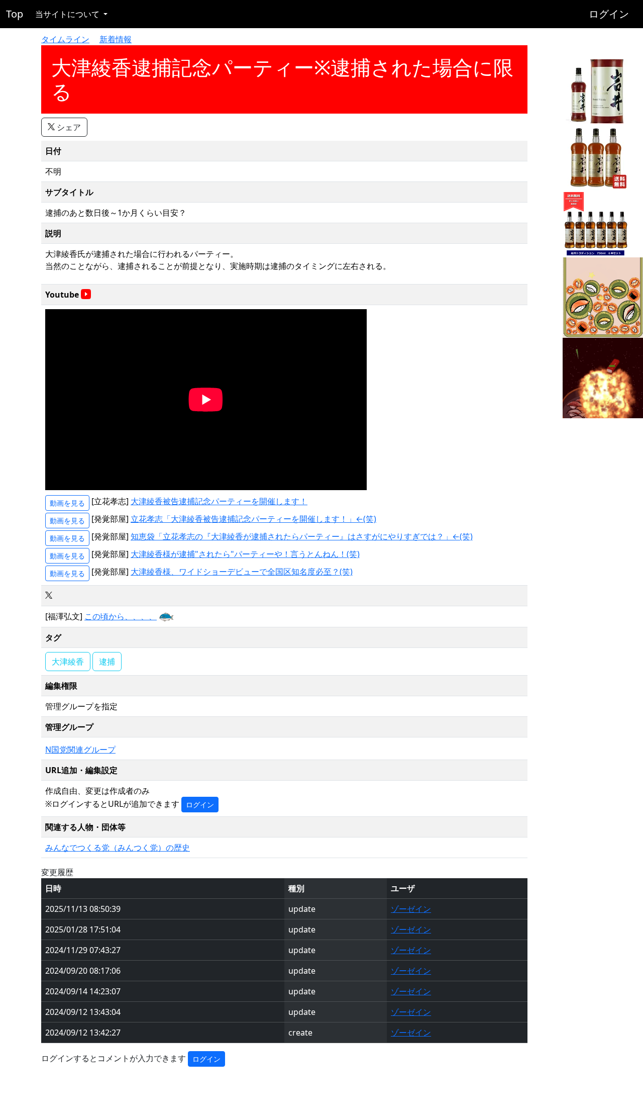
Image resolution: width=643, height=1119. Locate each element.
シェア (68, 127)
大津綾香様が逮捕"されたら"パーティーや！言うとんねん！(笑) (245, 554)
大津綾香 (68, 661)
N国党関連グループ (80, 749)
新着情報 (115, 39)
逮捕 (107, 661)
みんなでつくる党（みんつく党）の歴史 (117, 847)
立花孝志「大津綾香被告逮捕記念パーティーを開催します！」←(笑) (253, 518)
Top (14, 14)
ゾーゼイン (411, 908)
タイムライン (65, 39)
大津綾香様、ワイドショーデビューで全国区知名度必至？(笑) (242, 571)
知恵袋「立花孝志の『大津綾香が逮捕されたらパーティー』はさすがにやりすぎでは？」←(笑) (302, 536)
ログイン (609, 14)
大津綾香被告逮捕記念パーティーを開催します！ (219, 501)
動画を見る (67, 503)
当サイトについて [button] (68, 14)
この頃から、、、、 (120, 616)
